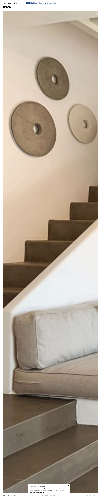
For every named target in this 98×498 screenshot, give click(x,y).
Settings (48, 495)
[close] (69, 485)
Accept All (53, 495)
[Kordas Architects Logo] (11, 3)
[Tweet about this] (91, 495)
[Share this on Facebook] (87, 495)
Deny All (44, 495)
